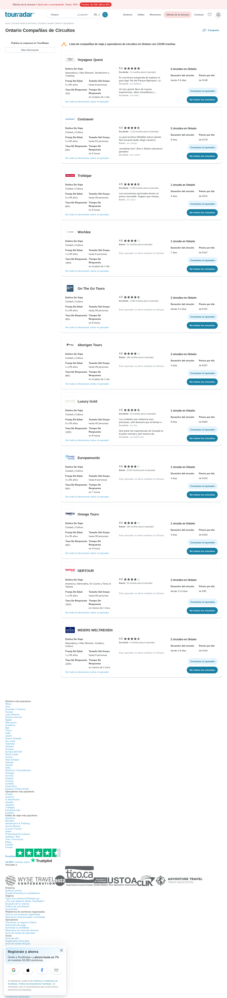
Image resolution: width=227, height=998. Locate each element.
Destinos (127, 14)
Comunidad (11, 909)
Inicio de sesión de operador (20, 933)
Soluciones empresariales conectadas (25, 917)
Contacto (199, 14)
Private (9, 847)
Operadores (68, 23)
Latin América (12, 714)
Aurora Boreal (12, 826)
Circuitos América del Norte (24, 23)
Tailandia (10, 743)
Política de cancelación (17, 906)
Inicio (7, 23)
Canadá (9, 783)
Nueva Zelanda (13, 738)
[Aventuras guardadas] (209, 14)
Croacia (9, 749)
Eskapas (9, 812)
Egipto (8, 719)
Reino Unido (11, 754)
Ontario (58, 23)
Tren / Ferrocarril (14, 839)
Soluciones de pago (15, 925)
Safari (8, 831)
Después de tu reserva (17, 903)
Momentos (155, 14)
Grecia (8, 757)
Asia (7, 706)
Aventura (10, 818)
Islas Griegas (12, 759)
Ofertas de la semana (177, 14)
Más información (30, 50)
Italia (7, 767)
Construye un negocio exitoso (21, 922)
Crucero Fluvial (13, 828)
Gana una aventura (22, 898)
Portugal (9, 773)
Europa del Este (13, 751)
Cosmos (9, 796)
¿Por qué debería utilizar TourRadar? (25, 901)
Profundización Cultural (17, 834)
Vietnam (9, 746)
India (7, 733)
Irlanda (9, 765)
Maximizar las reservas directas (22, 930)
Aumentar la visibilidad (17, 927)
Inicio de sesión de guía (17, 943)
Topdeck (9, 804)
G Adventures (12, 799)
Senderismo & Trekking (17, 823)
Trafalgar (10, 807)
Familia (9, 844)
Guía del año (12, 938)
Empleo (22, 893)
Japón (8, 735)
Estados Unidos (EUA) (17, 789)
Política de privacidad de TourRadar (35, 984)
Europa (9, 711)
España (9, 778)
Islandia (9, 762)
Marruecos (11, 722)
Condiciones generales (17, 996)
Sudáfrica (10, 725)
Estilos (141, 14)
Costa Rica (11, 786)
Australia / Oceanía (15, 709)
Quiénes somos (13, 890)
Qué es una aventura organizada (22, 914)
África (8, 704)
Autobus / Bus (12, 836)
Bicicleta (9, 820)
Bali (7, 727)
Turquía (9, 781)
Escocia (9, 775)
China (8, 730)
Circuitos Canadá (46, 23)
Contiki (8, 794)
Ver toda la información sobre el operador (87, 101)
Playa (8, 842)
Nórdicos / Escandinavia (18, 770)
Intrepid (9, 802)
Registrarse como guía (17, 941)
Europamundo (12, 810)
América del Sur (13, 717)
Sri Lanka (10, 741)
